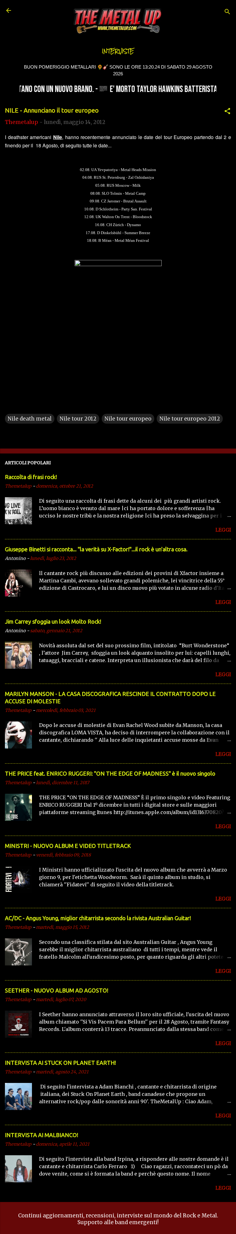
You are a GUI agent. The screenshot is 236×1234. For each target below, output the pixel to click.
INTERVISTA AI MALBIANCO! (41, 1135)
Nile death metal (30, 418)
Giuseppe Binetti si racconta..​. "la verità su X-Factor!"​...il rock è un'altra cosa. (96, 549)
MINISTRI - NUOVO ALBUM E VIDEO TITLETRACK (68, 846)
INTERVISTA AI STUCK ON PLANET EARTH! (60, 1063)
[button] (227, 112)
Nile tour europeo (127, 418)
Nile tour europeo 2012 (189, 418)
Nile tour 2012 (78, 418)
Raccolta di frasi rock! (31, 477)
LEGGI (223, 530)
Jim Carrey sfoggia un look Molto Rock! (53, 621)
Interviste (118, 51)
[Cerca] (227, 12)
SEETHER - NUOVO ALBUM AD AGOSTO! (56, 990)
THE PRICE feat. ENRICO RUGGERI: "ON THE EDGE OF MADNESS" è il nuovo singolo (110, 773)
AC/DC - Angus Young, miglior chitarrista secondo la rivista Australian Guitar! (98, 918)
